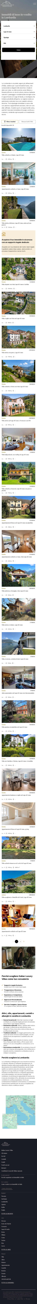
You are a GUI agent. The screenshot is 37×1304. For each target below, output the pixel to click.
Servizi (3, 1156)
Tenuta (3, 1273)
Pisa (2, 1243)
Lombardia (4, 1202)
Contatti (3, 1159)
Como (3, 1237)
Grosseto (4, 1226)
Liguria (3, 1204)
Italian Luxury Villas (7, 1150)
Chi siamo (4, 1153)
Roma (3, 1232)
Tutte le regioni (7, 1213)
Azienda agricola (6, 1279)
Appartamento (5, 1265)
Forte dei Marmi (6, 1224)
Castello (3, 1268)
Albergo (3, 1276)
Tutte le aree (6, 1249)
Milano (3, 1235)
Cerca (18, 50)
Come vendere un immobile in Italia (11, 1184)
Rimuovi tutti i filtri (27, 121)
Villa (2, 1257)
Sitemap (28, 1299)
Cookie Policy (20, 1299)
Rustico (3, 1271)
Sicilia (3, 1207)
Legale (3, 1162)
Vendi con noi (5, 1165)
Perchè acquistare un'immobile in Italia (12, 1177)
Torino (3, 1240)
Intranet (3, 1168)
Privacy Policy (10, 1299)
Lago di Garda (5, 1229)
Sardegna (4, 1199)
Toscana (3, 1196)
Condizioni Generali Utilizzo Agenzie (11, 1171)
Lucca (3, 1246)
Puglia (3, 1210)
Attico (3, 1259)
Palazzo (3, 1262)
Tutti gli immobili (7, 1282)
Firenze (3, 1221)
